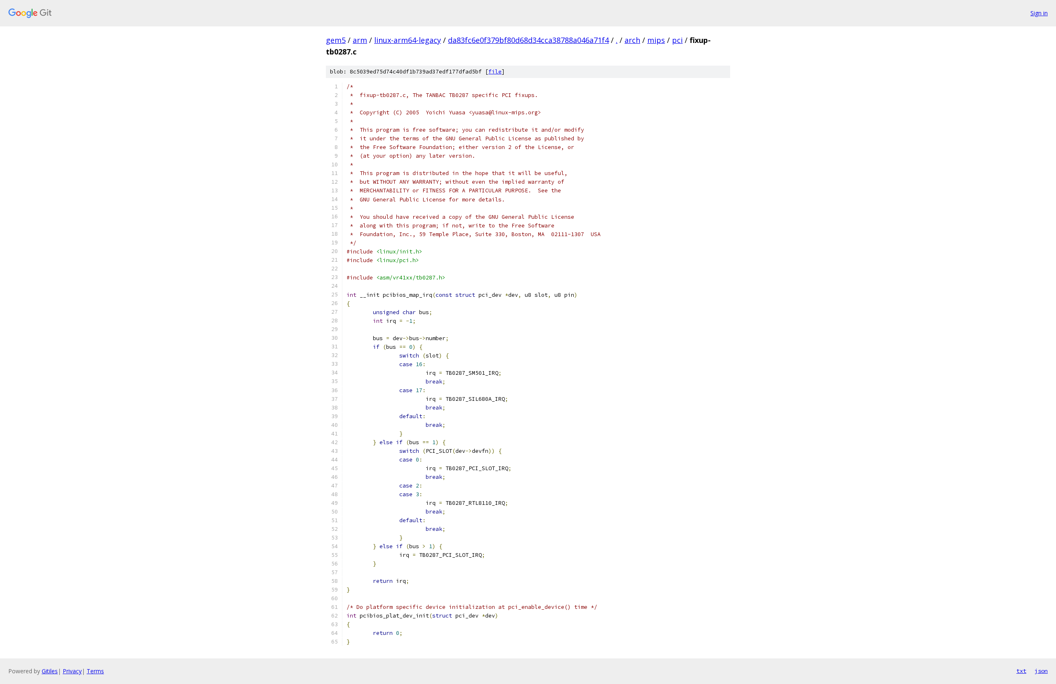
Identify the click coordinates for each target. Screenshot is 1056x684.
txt (1021, 671)
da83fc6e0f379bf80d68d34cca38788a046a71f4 (528, 40)
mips (656, 40)
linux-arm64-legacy (407, 40)
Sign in (1039, 13)
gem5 (336, 40)
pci (677, 40)
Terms (95, 671)
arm (360, 40)
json (1041, 671)
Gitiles (50, 671)
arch (632, 40)
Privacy (72, 671)
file (495, 71)
